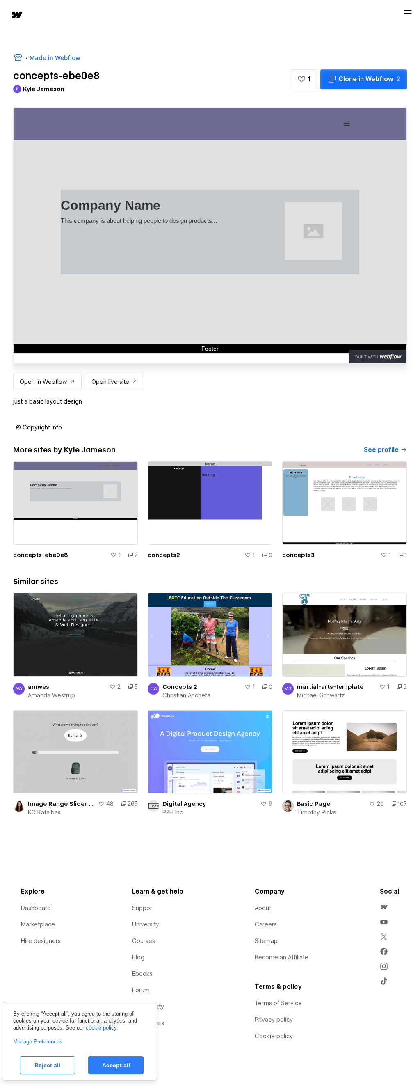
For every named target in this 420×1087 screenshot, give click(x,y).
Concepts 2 (179, 686)
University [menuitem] (145, 924)
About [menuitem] (263, 908)
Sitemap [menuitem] (266, 941)
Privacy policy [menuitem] (274, 1019)
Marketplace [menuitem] (38, 924)
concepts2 (164, 555)
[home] (16, 16)
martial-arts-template (330, 686)
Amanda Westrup (51, 695)
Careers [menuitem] (266, 924)
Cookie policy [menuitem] (274, 1036)
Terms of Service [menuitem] (278, 1003)
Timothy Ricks (316, 812)
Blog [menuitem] (138, 957)
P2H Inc (172, 812)
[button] (303, 79)
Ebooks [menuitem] (142, 973)
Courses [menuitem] (143, 941)
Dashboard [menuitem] (36, 908)
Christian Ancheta (186, 695)
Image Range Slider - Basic (61, 803)
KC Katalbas (44, 812)
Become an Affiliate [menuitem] (281, 957)
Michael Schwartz (321, 695)
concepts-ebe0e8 (40, 555)
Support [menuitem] (143, 908)
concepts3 (298, 555)
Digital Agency (184, 803)
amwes (38, 686)
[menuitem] (384, 907)
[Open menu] (408, 14)
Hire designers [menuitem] (41, 941)
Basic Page (313, 803)
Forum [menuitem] (141, 990)
